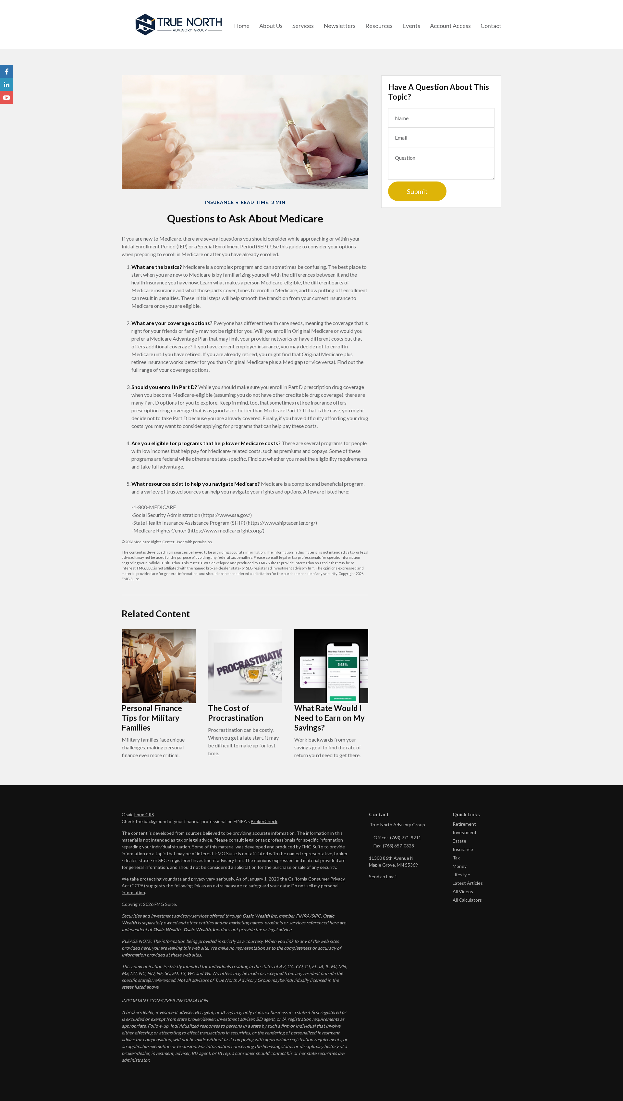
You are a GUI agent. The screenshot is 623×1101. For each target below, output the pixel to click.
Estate (459, 841)
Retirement (464, 824)
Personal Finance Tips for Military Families (152, 717)
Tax (456, 857)
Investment (465, 832)
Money (460, 866)
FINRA (303, 916)
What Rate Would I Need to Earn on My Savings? (329, 717)
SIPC (316, 916)
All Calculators (467, 900)
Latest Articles (468, 883)
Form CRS (144, 814)
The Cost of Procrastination (235, 712)
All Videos (463, 891)
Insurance (463, 849)
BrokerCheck (264, 821)
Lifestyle (461, 874)
